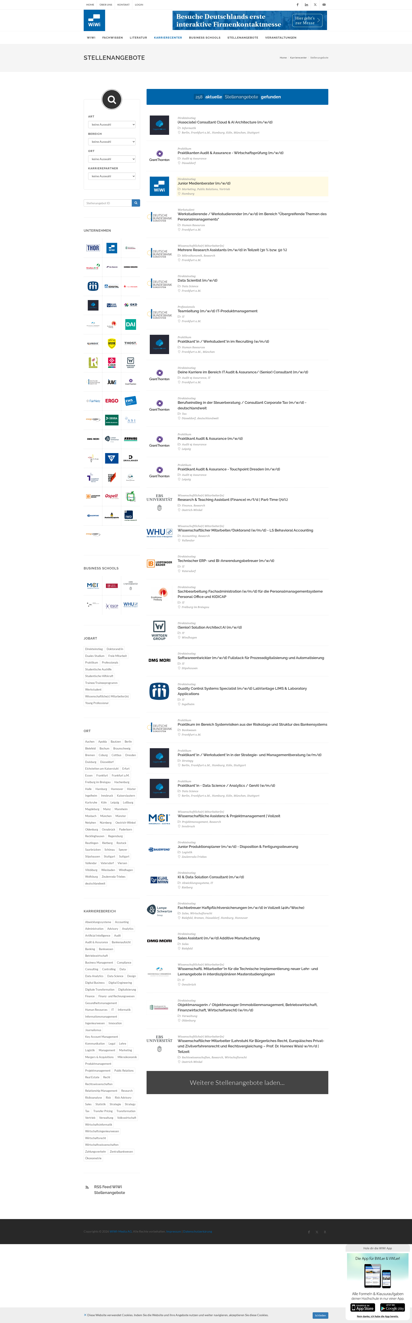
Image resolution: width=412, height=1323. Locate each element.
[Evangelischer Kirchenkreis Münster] (93, 477)
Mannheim (121, 809)
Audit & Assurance (96, 942)
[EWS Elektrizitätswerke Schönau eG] (131, 401)
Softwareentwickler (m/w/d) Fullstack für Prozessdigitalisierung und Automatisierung (251, 658)
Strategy (130, 1104)
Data (123, 969)
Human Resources (96, 1009)
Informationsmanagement (101, 1016)
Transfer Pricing (103, 1111)
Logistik (90, 1050)
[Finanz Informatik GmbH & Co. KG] (131, 286)
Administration (94, 928)
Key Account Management (101, 1036)
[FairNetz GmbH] (93, 401)
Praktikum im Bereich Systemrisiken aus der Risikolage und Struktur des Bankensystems (252, 724)
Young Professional (96, 703)
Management (107, 1050)
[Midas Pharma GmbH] (93, 286)
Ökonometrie (93, 1158)
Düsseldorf (107, 762)
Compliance (124, 962)
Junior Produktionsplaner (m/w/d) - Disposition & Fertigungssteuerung (238, 846)
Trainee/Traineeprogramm (101, 683)
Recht (106, 1077)
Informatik (124, 1009)
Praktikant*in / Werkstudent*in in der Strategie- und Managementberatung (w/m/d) (249, 755)
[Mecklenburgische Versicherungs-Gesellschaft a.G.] (112, 515)
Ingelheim (91, 795)
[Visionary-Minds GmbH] (112, 477)
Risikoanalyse (93, 1097)
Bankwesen (106, 949)
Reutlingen (91, 843)
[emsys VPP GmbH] (93, 535)
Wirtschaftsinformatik (98, 1124)
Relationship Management (101, 1090)
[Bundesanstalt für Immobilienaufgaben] (131, 248)
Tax (87, 1111)
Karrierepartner (103, 168)
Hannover (117, 789)
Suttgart (124, 856)
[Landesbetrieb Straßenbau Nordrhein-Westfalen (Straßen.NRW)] (93, 267)
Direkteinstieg (94, 649)
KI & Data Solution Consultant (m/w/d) (211, 877)
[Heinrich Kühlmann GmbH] (112, 305)
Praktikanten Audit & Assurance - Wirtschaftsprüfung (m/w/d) (230, 153)
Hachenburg (121, 782)
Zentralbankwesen (121, 1151)
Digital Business (95, 982)
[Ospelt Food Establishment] (112, 496)
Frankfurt (102, 775)
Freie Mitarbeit (117, 656)
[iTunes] (362, 1307)
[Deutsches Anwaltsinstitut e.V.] (131, 324)
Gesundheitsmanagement (101, 1003)
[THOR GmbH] (93, 248)
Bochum (104, 748)
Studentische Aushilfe (98, 669)
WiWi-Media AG (121, 1231)
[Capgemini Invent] (93, 305)
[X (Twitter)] (315, 4)
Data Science (115, 976)
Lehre (122, 1043)
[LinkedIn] (306, 4)
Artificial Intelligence (97, 935)
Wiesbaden (108, 870)
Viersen (122, 863)
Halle (88, 789)
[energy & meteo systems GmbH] (93, 420)
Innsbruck (107, 795)
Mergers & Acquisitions (99, 1057)
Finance (90, 996)
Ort (91, 151)
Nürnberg (106, 822)
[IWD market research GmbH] (131, 515)
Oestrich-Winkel (125, 822)
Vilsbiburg (91, 870)
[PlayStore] (392, 1307)
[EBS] (131, 585)
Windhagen (126, 870)
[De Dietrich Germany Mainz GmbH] (112, 267)
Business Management (99, 962)
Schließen (320, 1315)
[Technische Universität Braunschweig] (112, 585)
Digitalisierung (127, 989)
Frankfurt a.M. (120, 775)
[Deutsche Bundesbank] (93, 382)
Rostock (121, 843)
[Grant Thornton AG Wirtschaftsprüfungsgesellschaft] (131, 382)
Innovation (115, 1023)
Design (131, 976)
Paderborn (125, 829)
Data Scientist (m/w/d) (197, 280)
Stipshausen (92, 856)
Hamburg (101, 789)
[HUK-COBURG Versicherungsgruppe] (112, 343)
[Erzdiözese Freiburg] (112, 324)
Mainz (107, 809)
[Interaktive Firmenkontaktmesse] (250, 20)
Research (127, 1090)
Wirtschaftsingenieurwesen (102, 1131)
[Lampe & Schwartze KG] (112, 439)
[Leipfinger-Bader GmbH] (93, 496)
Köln (104, 802)
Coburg (103, 755)
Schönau (110, 849)
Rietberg (107, 843)
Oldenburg (91, 829)
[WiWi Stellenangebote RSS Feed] (87, 1187)
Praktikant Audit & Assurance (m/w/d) (210, 438)
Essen (88, 775)
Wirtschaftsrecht (95, 1138)
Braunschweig (121, 748)
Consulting (91, 969)
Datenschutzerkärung (197, 1231)
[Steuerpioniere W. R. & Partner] (131, 477)
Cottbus (116, 755)
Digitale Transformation (99, 989)
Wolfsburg (91, 876)
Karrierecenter (298, 57)
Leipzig (115, 802)
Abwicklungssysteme (98, 922)
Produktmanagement (98, 1063)
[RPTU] (93, 604)
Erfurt (126, 768)
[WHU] (131, 604)
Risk (108, 1097)
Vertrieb (90, 1117)
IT (112, 1009)
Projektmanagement (98, 1070)
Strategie (115, 1104)
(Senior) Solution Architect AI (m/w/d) (210, 627)
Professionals (110, 662)
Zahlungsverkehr (95, 1151)
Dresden (130, 755)
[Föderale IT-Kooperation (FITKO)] (93, 458)
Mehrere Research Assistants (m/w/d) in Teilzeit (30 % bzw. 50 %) (232, 250)
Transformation (126, 1111)
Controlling (109, 969)
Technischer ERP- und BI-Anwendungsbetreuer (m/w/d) (226, 561)
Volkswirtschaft (126, 1117)
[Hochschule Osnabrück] (93, 324)
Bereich (95, 133)
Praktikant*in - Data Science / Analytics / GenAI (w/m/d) (226, 785)
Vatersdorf (107, 863)
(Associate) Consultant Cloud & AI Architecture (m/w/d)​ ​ (225, 122)
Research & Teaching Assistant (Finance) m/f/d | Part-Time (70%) (233, 499)
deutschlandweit (95, 883)
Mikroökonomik (127, 1057)
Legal (112, 1043)
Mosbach (90, 816)
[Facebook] (297, 4)
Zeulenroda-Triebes (114, 876)
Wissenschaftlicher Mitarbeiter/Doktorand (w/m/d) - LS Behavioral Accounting (245, 530)
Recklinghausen (94, 836)
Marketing (125, 1050)
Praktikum (91, 662)
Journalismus (93, 1030)
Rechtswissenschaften (98, 1084)
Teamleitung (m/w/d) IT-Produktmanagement (218, 311)
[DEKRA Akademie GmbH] (112, 420)
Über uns (106, 4)
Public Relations (124, 1070)
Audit (117, 935)
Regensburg (115, 836)
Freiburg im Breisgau (98, 782)
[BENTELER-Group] (112, 458)
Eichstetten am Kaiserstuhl (101, 768)
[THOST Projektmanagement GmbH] (131, 343)
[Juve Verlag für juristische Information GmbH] (112, 382)
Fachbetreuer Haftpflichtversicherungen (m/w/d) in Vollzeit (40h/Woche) (241, 908)
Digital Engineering (120, 982)
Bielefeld (90, 748)
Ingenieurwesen (95, 1023)
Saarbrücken (93, 849)
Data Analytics (94, 976)
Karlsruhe (91, 802)
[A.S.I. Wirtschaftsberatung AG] (131, 420)
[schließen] (85, 1315)
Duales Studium (95, 656)
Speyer (123, 849)
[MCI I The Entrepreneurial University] (93, 585)
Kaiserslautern (126, 795)
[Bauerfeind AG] (93, 515)
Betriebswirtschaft (96, 955)
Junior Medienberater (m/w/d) (204, 183)
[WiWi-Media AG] (112, 248)
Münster (120, 816)
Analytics (127, 928)
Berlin (128, 741)
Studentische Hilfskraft (99, 676)
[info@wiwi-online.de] (324, 4)
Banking (90, 949)
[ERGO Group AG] (112, 401)
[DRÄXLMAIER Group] (131, 458)
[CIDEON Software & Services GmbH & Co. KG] (112, 362)
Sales (88, 1104)
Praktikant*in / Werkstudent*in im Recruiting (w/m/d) (223, 341)
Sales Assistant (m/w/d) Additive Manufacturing (219, 938)
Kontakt (123, 4)
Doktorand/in (115, 649)
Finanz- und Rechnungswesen (116, 996)
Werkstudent (93, 689)
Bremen (90, 755)
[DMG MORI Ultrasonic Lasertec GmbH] (93, 439)
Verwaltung (106, 1117)
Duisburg (90, 762)
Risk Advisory (123, 1097)
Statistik (100, 1104)
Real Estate (92, 1077)
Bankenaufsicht (121, 942)
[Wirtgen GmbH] (131, 362)
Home (90, 4)
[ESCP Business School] (112, 604)
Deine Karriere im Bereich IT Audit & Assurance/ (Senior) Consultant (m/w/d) (243, 372)
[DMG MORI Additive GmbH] (131, 267)
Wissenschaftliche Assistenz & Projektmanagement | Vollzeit (229, 816)
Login (139, 4)
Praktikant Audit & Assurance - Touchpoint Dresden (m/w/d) (229, 469)
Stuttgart (109, 856)
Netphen (90, 822)
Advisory (112, 928)
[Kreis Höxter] (131, 496)
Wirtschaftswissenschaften (101, 1144)
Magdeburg (92, 809)
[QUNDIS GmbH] (93, 343)
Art (91, 116)
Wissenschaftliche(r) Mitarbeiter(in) (107, 696)
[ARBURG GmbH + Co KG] (131, 439)
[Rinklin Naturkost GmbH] (93, 362)
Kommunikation (95, 1043)
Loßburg (128, 802)
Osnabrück (108, 829)
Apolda (102, 741)
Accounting (122, 922)
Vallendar (91, 863)
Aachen (89, 741)
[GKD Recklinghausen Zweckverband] (131, 305)
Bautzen (116, 741)
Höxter (131, 789)
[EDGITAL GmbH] (112, 286)
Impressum (173, 1231)
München (106, 816)
